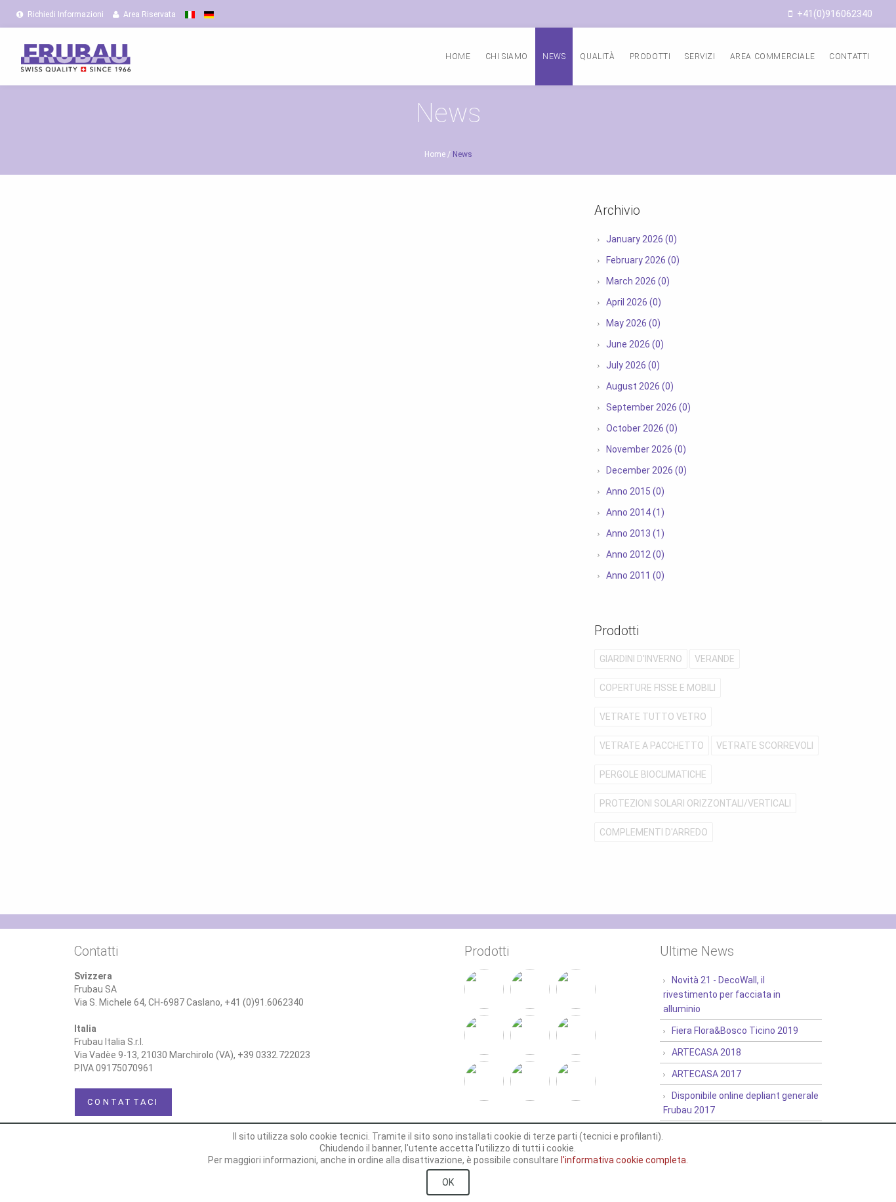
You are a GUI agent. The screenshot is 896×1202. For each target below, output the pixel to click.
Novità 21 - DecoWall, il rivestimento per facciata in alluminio (722, 994)
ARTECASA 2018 (706, 1052)
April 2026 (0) (633, 302)
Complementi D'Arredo (654, 832)
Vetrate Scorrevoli (764, 745)
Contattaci (123, 1102)
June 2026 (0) (635, 344)
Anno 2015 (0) (635, 491)
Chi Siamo (506, 56)
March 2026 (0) (638, 281)
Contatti (849, 56)
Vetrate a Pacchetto (652, 745)
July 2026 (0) (633, 365)
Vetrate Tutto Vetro (653, 716)
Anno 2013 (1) (635, 533)
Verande (715, 659)
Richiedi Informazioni (65, 14)
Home (457, 56)
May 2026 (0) (633, 323)
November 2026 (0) (646, 449)
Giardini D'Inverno (641, 659)
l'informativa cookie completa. (624, 1160)
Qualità (597, 56)
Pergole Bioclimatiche (653, 774)
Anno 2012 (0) (635, 554)
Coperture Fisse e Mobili (658, 687)
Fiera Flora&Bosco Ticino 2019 (735, 1030)
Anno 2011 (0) (635, 575)
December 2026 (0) (646, 470)
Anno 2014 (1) (635, 512)
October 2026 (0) (642, 428)
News (553, 56)
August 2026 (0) (640, 386)
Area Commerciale (772, 56)
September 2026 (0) (648, 407)
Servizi (700, 56)
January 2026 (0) (641, 239)
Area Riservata (148, 14)
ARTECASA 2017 (706, 1074)
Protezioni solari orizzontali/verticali (695, 803)
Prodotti (650, 56)
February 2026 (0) (643, 260)
